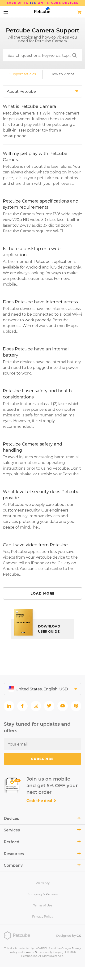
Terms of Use (42, 905)
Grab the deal (39, 801)
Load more (42, 593)
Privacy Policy (42, 916)
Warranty (43, 883)
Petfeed (11, 842)
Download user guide (49, 629)
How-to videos (62, 74)
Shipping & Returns (43, 894)
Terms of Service (34, 952)
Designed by (68, 935)
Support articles (22, 74)
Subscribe (42, 759)
